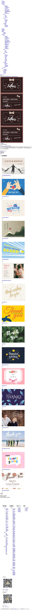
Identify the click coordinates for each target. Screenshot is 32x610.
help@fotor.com (7, 606)
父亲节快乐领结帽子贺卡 (5, 217)
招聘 (6, 76)
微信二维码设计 (7, 10)
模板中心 (4, 32)
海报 (16, 76)
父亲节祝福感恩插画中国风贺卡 (6, 175)
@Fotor (5, 605)
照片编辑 (4, 23)
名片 (5, 54)
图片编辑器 (6, 25)
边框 (5, 16)
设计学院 (4, 71)
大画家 (4, 67)
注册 (3, 74)
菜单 (5, 61)
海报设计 (6, 36)
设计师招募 (5, 69)
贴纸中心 (4, 33)
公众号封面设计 (7, 7)
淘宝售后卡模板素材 (14, 546)
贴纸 (5, 15)
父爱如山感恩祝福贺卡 (5, 238)
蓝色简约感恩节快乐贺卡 (5, 364)
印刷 (4, 53)
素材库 (3, 31)
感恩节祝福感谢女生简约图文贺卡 (6, 280)
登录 (1, 74)
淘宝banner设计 (7, 13)
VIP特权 (4, 72)
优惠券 (6, 56)
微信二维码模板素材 (14, 560)
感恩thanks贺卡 (4, 406)
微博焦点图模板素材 (14, 565)
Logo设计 (6, 45)
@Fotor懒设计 (6, 589)
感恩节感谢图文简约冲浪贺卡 (6, 448)
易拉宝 (7, 542)
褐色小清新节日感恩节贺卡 (5, 490)
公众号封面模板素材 (14, 510)
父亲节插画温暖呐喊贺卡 (5, 259)
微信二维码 (13, 76)
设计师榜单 (5, 70)
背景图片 (6, 17)
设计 (4, 35)
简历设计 (6, 47)
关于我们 (19, 509)
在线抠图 (6, 63)
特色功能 (3, 34)
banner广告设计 (7, 9)
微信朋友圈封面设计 (8, 11)
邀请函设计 (6, 6)
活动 (8, 76)
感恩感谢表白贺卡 (4, 385)
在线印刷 (3, 30)
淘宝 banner (10, 76)
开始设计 (3, 28)
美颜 (5, 24)
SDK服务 (26, 510)
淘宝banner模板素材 (14, 543)
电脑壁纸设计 (7, 46)
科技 (5, 76)
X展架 (6, 544)
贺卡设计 (6, 8)
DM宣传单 (6, 55)
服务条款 (19, 510)
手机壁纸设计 (7, 48)
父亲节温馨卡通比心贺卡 (5, 196)
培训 (3, 76)
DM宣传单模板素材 (14, 524)
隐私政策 (19, 511)
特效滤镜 (6, 26)
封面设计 (6, 12)
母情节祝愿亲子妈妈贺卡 (5, 427)
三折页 (7, 543)
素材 (4, 14)
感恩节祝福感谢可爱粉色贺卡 (6, 469)
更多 (2, 68)
